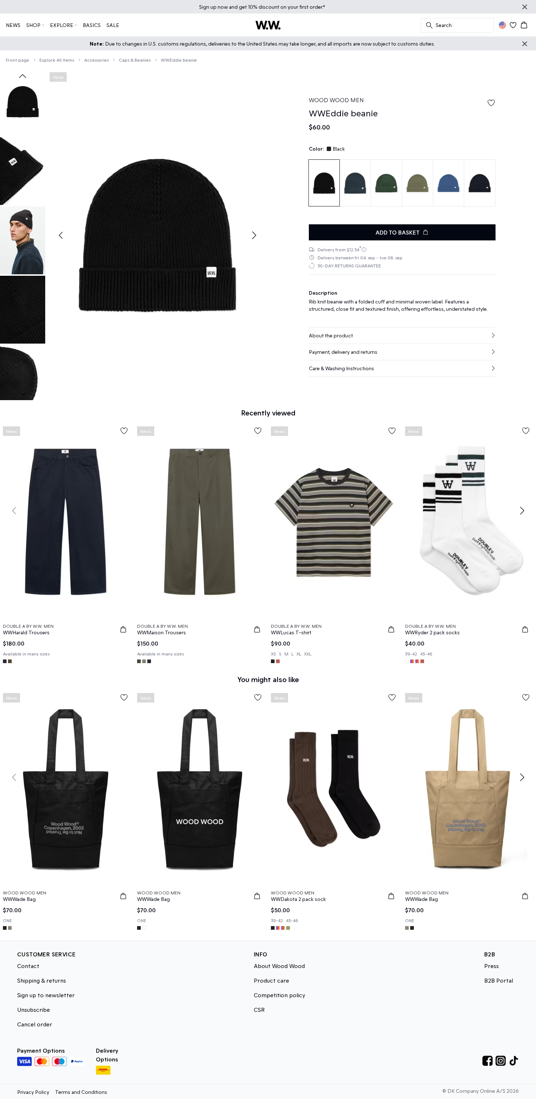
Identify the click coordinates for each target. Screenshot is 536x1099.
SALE (112, 25)
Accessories (96, 59)
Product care (271, 980)
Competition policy (279, 994)
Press (491, 965)
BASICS (92, 25)
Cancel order (34, 1024)
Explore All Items (56, 59)
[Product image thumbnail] (22, 102)
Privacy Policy (33, 1092)
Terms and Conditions (81, 1092)
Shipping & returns (41, 980)
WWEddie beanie (179, 59)
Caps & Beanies (135, 59)
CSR (259, 1009)
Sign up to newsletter (46, 994)
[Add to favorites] (491, 103)
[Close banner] (524, 6)
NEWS (13, 25)
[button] (402, 335)
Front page (17, 59)
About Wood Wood (279, 965)
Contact (28, 965)
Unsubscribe (33, 1009)
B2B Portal (498, 980)
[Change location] (502, 25)
